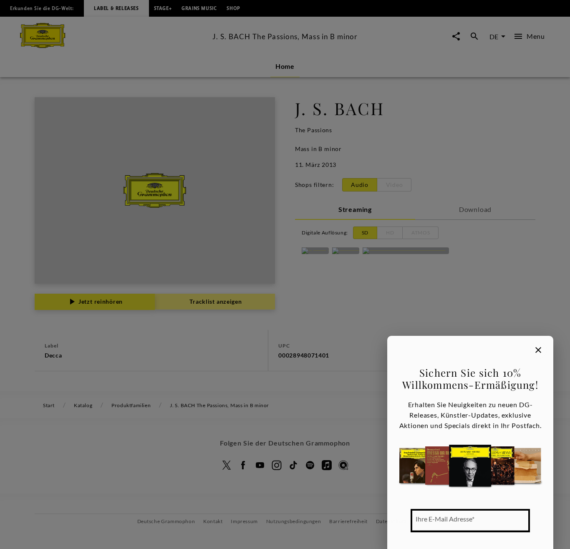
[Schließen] (538, 350)
